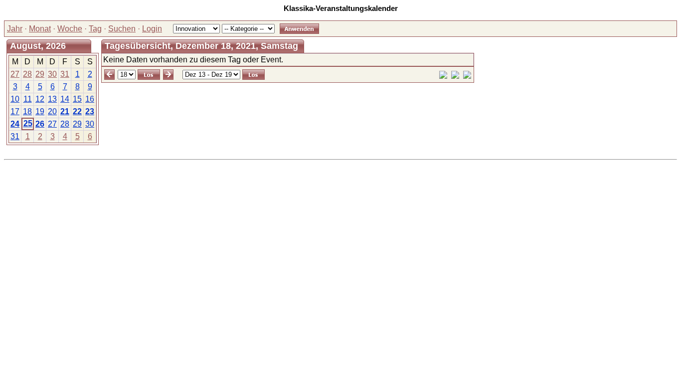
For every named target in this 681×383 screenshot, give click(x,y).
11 (27, 99)
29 (39, 74)
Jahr (14, 28)
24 (14, 124)
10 (14, 99)
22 (77, 111)
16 (89, 99)
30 (52, 74)
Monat (40, 28)
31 (64, 74)
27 (14, 74)
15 (77, 99)
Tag (95, 28)
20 (52, 111)
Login (152, 28)
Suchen (122, 28)
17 (14, 111)
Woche (69, 28)
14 (64, 99)
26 (39, 124)
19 (39, 111)
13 (52, 99)
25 (27, 123)
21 (64, 111)
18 (27, 111)
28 (27, 74)
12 (39, 99)
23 (89, 111)
